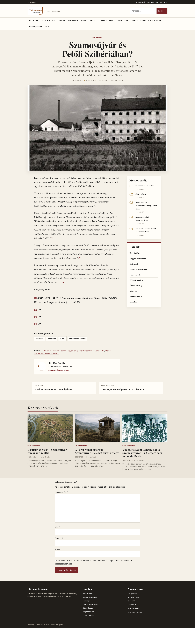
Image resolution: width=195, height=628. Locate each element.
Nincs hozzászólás (116, 80)
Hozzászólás (61, 492)
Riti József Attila (77, 80)
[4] (35, 323)
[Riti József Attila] (41, 367)
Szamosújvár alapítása (145, 185)
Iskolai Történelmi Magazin (56, 351)
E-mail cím (60, 538)
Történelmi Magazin (51, 353)
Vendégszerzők (136, 296)
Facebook (39, 339)
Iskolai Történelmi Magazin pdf (147, 21)
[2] (35, 309)
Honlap (58, 549)
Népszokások (35, 27)
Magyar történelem (68, 21)
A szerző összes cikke (58, 370)
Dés (47, 27)
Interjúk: (133, 290)
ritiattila (108, 351)
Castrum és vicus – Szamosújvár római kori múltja (47, 451)
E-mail (62, 339)
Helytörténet (48, 21)
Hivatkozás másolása (77, 339)
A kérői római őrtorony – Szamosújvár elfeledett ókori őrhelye (97, 451)
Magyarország (72, 351)
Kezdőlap (33, 21)
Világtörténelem (136, 280)
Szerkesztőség (152, 2)
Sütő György (141, 194)
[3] (35, 316)
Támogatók (132, 604)
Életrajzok (122, 21)
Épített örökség (89, 21)
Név (57, 527)
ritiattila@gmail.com (135, 612)
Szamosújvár (39, 353)
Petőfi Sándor (83, 351)
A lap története (133, 608)
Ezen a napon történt (138, 269)
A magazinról (140, 2)
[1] (35, 298)
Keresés (162, 11)
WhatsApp (52, 339)
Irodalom (133, 301)
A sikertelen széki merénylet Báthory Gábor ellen (146, 205)
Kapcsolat (163, 2)
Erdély (43, 351)
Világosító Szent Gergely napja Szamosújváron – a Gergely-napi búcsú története (142, 453)
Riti (90, 351)
